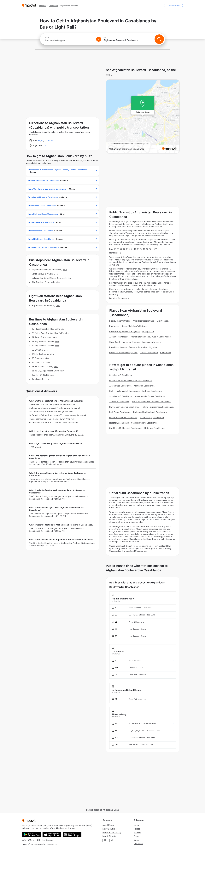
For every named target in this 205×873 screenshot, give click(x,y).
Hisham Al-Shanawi (131, 342)
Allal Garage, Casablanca (120, 386)
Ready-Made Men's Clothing (134, 326)
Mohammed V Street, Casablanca (150, 396)
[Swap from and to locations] (98, 39)
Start (47, 37)
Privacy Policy (40, 844)
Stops (136, 836)
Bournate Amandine (138, 347)
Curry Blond (114, 342)
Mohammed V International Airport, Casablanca (130, 380)
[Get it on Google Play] (31, 834)
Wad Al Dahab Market (162, 337)
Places (137, 829)
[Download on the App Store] (51, 834)
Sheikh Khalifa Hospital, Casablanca (125, 428)
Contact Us (52, 844)
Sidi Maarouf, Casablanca (120, 375)
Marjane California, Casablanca (123, 417)
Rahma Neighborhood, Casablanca (157, 407)
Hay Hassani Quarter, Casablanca (124, 407)
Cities (136, 840)
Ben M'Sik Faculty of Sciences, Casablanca (151, 402)
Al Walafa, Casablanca (119, 402)
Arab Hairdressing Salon (143, 321)
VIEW (65, 270)
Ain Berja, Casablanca (152, 391)
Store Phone (165, 353)
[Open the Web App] (72, 834)
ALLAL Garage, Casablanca (152, 417)
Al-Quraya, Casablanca (154, 428)
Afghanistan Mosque (118, 337)
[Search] (159, 39)
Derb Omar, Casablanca (120, 412)
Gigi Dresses (162, 321)
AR (112, 840)
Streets (137, 832)
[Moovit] (29, 5)
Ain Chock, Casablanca (144, 386)
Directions (138, 843)
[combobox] (69, 40)
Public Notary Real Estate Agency (124, 331)
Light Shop (154, 347)
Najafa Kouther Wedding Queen (123, 353)
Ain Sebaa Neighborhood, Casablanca (150, 412)
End (105, 37)
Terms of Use (27, 844)
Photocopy (114, 326)
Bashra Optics (123, 321)
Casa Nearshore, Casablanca (144, 423)
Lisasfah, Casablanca (119, 423)
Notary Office (148, 331)
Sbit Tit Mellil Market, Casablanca (124, 391)
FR (105, 840)
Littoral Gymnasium (149, 353)
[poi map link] (143, 116)
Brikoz (112, 321)
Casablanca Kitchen (151, 342)
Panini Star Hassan (118, 347)
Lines (136, 825)
